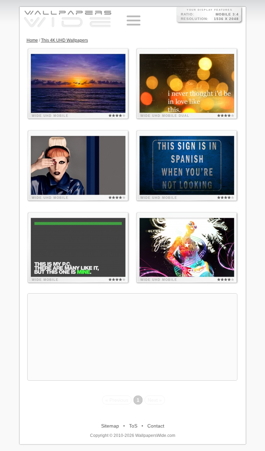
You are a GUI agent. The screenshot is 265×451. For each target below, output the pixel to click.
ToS (133, 426)
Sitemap (110, 426)
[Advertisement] (132, 337)
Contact (155, 426)
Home (32, 40)
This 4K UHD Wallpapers (64, 40)
